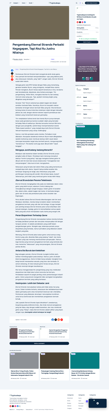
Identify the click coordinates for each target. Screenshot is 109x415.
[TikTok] (20, 406)
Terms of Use (29, 409)
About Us (12, 409)
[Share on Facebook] (12, 70)
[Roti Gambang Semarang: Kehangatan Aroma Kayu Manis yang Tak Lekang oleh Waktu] (87, 131)
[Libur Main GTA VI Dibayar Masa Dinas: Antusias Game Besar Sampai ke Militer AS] (87, 66)
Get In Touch (86, 42)
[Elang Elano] (18, 59)
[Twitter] (80, 22)
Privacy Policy (19, 409)
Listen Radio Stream (91, 3)
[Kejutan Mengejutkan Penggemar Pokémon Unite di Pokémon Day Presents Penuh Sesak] (44, 333)
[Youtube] (77, 22)
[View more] (79, 10)
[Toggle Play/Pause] (98, 403)
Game (52, 59)
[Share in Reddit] (12, 76)
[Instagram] (82, 22)
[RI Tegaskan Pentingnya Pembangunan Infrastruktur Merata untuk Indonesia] (14, 333)
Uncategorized (80, 126)
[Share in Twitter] (12, 73)
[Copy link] (12, 79)
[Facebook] (85, 22)
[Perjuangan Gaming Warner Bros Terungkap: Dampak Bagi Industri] (54, 360)
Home (17, 69)
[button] (10, 3)
